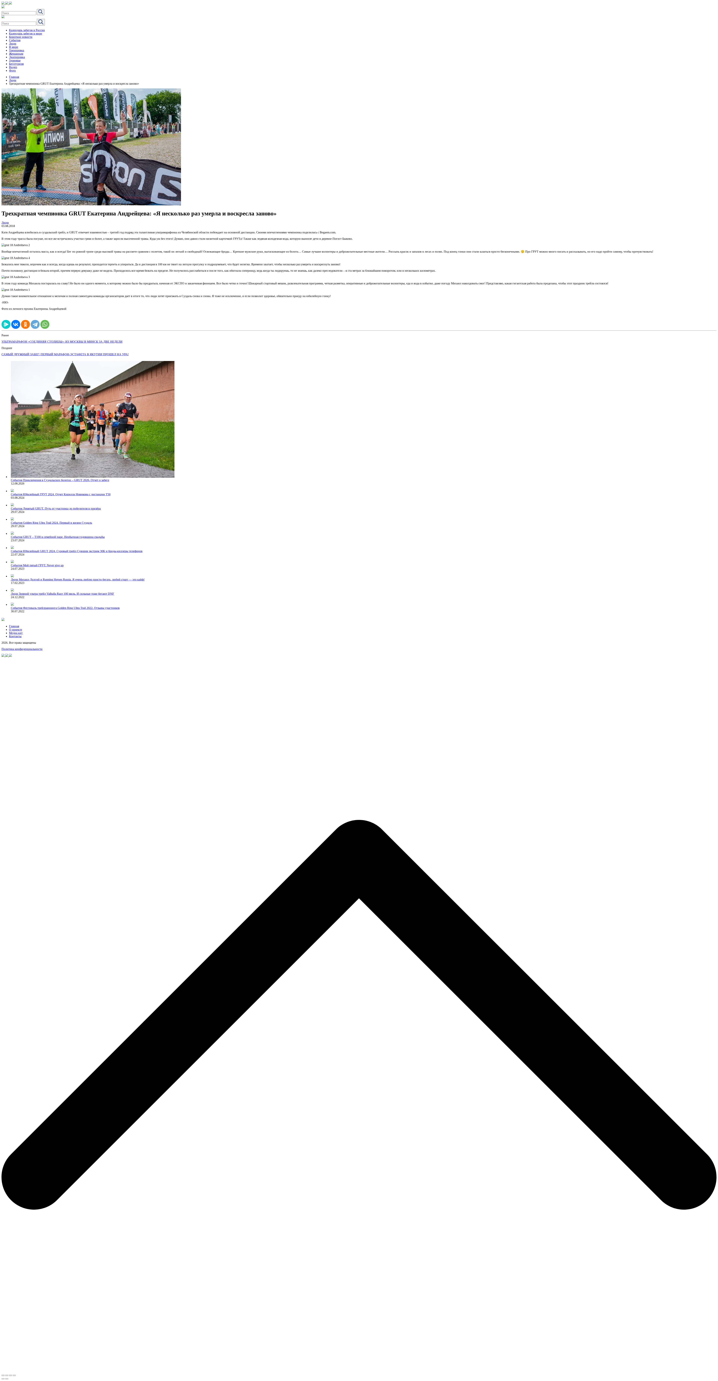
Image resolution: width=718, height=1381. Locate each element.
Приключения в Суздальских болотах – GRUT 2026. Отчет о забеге (66, 480)
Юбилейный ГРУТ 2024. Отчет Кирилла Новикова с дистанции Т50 (67, 494)
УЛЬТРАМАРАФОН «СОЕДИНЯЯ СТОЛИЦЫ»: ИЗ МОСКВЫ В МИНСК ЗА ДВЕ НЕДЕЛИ (61, 341)
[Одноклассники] (25, 324)
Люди (12, 43)
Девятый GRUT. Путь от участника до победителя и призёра (62, 508)
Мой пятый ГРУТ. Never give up (43, 565)
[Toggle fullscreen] (10, 1375)
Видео (13, 67)
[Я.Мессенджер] (5, 324)
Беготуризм (16, 63)
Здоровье (15, 60)
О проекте (15, 629)
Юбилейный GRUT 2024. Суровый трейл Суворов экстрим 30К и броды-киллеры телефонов (82, 551)
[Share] (6, 1375)
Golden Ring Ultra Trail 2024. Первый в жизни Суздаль (57, 522)
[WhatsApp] (44, 324)
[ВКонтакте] (15, 324)
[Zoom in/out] (14, 1375)
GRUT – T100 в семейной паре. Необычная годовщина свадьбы (64, 536)
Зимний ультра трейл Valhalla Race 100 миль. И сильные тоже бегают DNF (66, 593)
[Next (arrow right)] (6, 1378)
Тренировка (16, 50)
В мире (13, 47)
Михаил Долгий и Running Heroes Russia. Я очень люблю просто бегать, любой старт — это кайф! (82, 579)
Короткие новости (20, 36)
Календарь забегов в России (27, 30)
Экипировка (17, 57)
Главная (14, 76)
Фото (12, 70)
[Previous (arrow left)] (2, 1378)
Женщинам (16, 53)
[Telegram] (35, 324)
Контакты (15, 636)
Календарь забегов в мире (25, 33)
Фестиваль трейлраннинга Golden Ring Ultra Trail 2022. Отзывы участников (71, 608)
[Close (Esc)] (2, 1375)
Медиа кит (16, 633)
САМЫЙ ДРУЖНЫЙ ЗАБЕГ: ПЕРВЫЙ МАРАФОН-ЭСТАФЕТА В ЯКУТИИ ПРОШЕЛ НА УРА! (65, 354)
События (14, 40)
